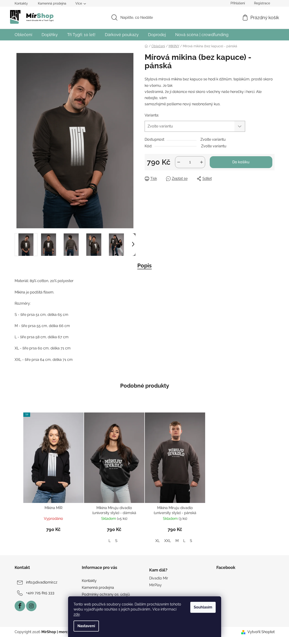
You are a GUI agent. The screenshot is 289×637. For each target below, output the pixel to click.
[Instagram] (31, 606)
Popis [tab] (144, 265)
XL (157, 541)
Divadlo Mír (158, 578)
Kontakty (21, 3)
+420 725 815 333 (40, 593)
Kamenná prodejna (52, 3)
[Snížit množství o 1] (178, 162)
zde (77, 614)
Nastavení (86, 626)
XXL (167, 541)
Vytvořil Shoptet (261, 632)
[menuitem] (23, 34)
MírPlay (155, 585)
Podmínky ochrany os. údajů (106, 594)
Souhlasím (203, 607)
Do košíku (240, 162)
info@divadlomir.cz (41, 582)
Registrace (262, 3)
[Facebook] (20, 606)
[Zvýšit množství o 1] (201, 162)
